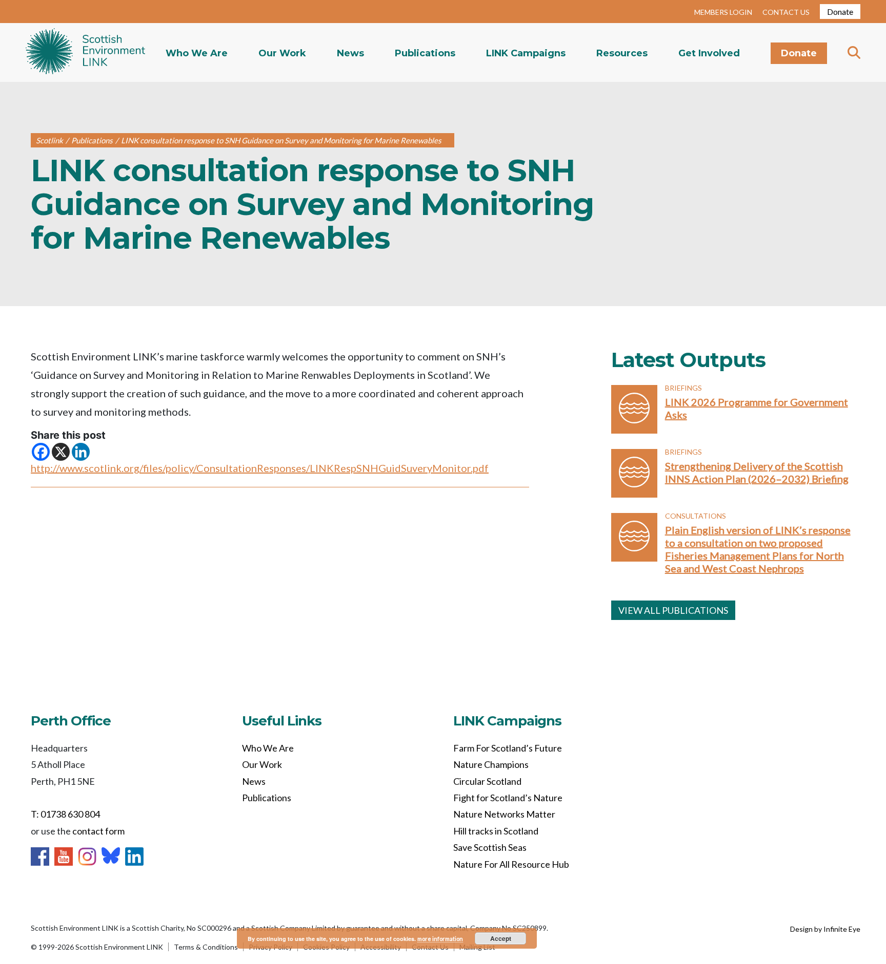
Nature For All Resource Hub (511, 864)
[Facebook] (41, 452)
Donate (840, 11)
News (350, 53)
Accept (500, 938)
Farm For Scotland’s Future (507, 748)
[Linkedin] (81, 452)
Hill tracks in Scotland (495, 831)
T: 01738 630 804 (65, 814)
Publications (425, 53)
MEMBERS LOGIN (723, 12)
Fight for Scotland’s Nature (507, 797)
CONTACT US (786, 12)
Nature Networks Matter (504, 814)
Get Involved (709, 53)
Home (85, 52)
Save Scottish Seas (490, 847)
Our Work (282, 53)
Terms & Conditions (206, 946)
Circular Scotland (487, 781)
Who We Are (197, 53)
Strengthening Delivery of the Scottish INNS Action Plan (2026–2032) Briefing (757, 472)
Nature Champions (491, 764)
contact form (98, 831)
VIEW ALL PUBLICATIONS (673, 610)
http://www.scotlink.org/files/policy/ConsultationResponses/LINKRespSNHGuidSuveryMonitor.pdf (260, 468)
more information (440, 938)
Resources (622, 53)
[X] (61, 452)
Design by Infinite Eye (825, 929)
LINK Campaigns (526, 53)
